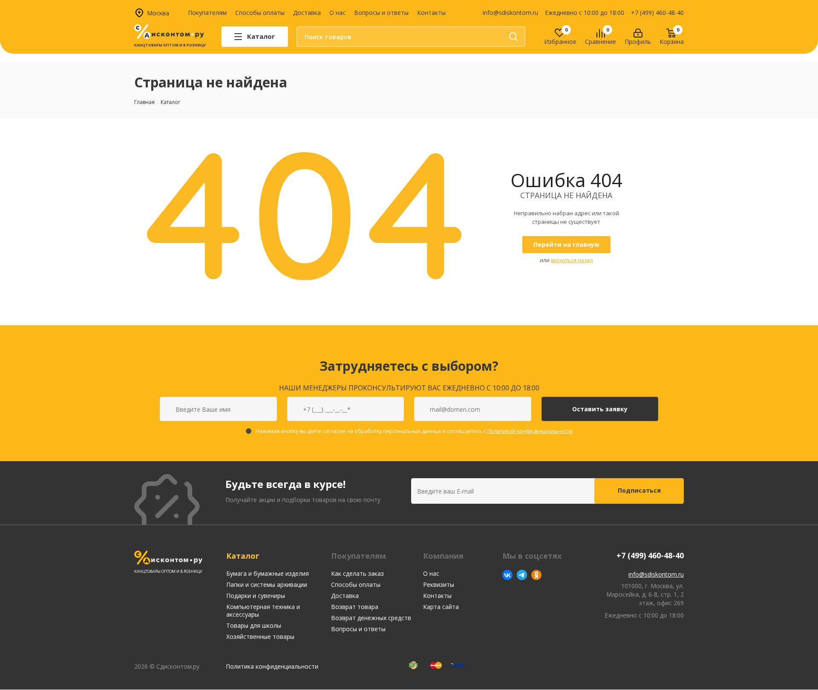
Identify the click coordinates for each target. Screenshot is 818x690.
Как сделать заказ (357, 573)
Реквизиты (438, 584)
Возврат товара (354, 607)
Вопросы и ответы (381, 13)
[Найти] (513, 36)
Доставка (307, 13)
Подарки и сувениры (255, 596)
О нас (337, 13)
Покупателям (207, 13)
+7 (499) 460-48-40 (657, 13)
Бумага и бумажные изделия (267, 573)
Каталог (242, 556)
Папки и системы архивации (266, 584)
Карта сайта (441, 607)
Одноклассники (536, 575)
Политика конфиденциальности (272, 666)
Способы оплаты (260, 13)
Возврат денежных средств (371, 618)
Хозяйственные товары (260, 636)
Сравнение (600, 42)
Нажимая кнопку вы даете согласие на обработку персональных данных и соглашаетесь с (414, 431)
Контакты (431, 13)
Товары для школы (253, 625)
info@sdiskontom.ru (510, 13)
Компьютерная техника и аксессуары (263, 610)
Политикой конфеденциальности (530, 431)
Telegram (522, 575)
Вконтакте (507, 575)
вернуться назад (572, 260)
